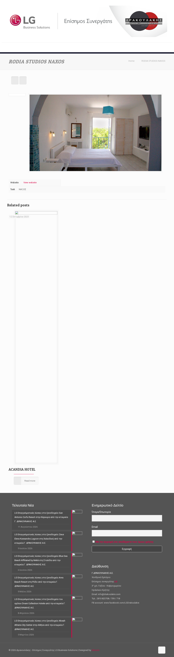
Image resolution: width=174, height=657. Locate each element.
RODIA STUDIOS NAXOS (153, 61)
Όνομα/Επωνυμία (101, 512)
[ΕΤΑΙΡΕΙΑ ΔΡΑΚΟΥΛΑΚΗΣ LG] (87, 21)
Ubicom (95, 650)
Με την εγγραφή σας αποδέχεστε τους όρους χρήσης (125, 541)
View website (29, 182)
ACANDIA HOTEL (22, 469)
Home (131, 61)
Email (95, 527)
